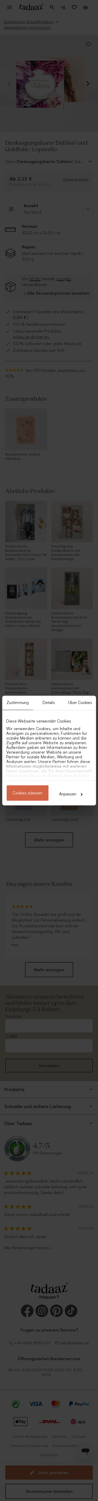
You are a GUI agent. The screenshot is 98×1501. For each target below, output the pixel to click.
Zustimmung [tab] (18, 702)
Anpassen (67, 794)
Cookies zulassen (27, 792)
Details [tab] (49, 702)
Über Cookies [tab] (80, 702)
